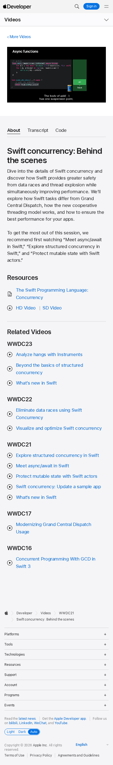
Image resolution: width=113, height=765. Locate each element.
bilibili (13, 723)
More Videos (20, 37)
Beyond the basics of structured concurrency (49, 368)
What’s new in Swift (36, 383)
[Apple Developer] (17, 6)
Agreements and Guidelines (78, 755)
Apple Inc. (40, 745)
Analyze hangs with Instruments (49, 354)
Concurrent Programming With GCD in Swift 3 (55, 562)
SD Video (52, 308)
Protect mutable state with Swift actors (56, 476)
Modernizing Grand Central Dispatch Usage (53, 528)
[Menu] (106, 6)
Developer (24, 613)
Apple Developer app (70, 719)
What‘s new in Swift (36, 497)
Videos (12, 19)
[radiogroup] (22, 732)
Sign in (91, 6)
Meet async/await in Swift (42, 465)
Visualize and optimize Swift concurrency (59, 428)
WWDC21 (66, 613)
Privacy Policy (41, 755)
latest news (27, 719)
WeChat (40, 723)
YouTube (61, 723)
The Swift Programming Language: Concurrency (52, 293)
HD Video (26, 308)
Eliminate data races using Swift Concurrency (49, 413)
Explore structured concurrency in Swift (57, 455)
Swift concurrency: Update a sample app (58, 486)
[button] (76, 6)
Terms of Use (14, 755)
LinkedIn (25, 723)
